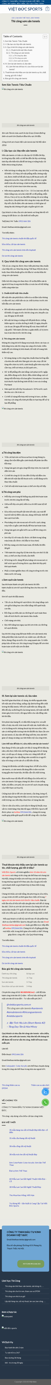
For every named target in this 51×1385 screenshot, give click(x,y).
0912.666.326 (18, 1054)
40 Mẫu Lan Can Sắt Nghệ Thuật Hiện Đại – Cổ (27, 1180)
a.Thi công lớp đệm (20, 56)
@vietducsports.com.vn (19, 1004)
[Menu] (3, 9)
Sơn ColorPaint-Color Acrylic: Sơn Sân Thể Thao (27, 1163)
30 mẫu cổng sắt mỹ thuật (20, 1146)
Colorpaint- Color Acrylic (16, 1066)
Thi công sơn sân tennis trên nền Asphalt (19, 250)
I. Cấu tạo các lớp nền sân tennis (18, 44)
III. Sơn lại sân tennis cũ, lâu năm (18, 64)
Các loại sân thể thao (21, 18)
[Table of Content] (45, 37)
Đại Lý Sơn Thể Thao (18, 1171)
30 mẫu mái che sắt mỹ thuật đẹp (23, 1154)
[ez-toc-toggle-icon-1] (44, 37)
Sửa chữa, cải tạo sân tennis (13, 244)
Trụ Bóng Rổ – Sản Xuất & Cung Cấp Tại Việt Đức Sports (28, 1204)
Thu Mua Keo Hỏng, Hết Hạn (21, 1195)
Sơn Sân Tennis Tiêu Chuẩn (16, 41)
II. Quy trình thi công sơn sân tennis (19, 47)
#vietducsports (14, 1016)
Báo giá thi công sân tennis (16, 78)
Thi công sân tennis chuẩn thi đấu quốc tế (19, 238)
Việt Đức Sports (25, 9)
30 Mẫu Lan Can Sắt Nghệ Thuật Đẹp (25, 1187)
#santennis (37, 1008)
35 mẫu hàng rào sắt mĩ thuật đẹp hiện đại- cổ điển (28, 1131)
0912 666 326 (25, 221)
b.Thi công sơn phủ (20, 58)
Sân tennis (35, 18)
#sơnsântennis (14, 1012)
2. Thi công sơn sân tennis (19, 53)
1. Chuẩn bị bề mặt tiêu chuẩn (20, 50)
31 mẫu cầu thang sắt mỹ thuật (22, 1138)
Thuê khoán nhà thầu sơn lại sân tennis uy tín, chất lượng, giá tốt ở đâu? (25, 73)
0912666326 (25, 812)
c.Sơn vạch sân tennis (20, 61)
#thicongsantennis (31, 1012)
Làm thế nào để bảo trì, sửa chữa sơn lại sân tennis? (26, 67)
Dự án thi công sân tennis (12, 256)
